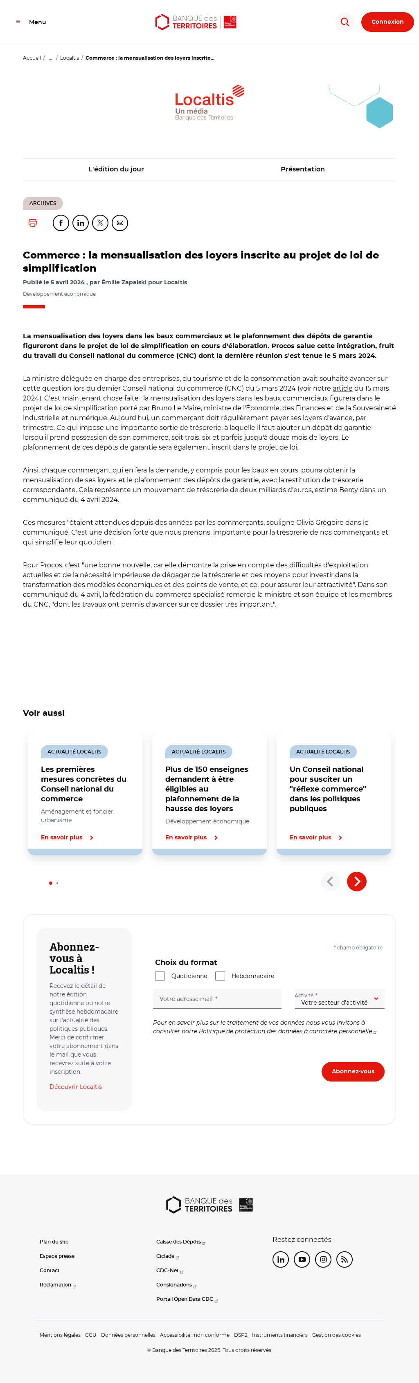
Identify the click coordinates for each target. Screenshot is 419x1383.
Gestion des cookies (336, 1335)
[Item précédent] (330, 881)
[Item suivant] (357, 881)
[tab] (50, 883)
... (50, 58)
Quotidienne (189, 976)
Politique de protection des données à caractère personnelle (285, 1031)
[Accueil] (196, 22)
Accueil (32, 58)
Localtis (69, 58)
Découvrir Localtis (76, 1087)
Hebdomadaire (253, 976)
